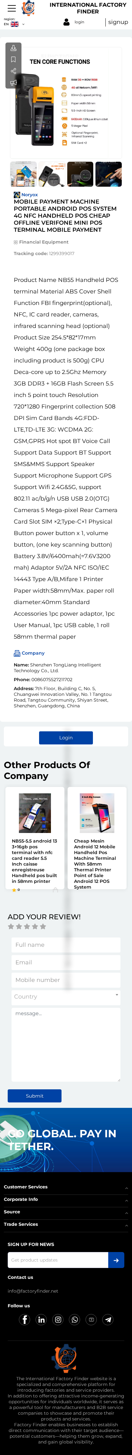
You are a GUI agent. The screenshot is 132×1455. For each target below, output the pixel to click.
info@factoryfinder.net (33, 1291)
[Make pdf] (13, 48)
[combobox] (66, 997)
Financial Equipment (44, 242)
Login (66, 738)
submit (35, 1096)
